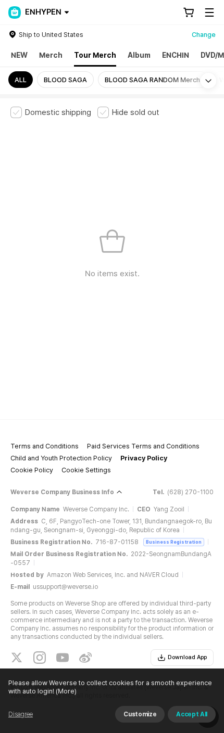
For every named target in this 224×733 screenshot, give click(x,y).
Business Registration (174, 542)
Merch (51, 55)
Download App (187, 657)
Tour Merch (95, 55)
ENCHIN (175, 55)
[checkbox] (50, 112)
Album (139, 55)
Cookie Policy (31, 470)
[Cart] (188, 12)
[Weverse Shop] (14, 12)
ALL (21, 80)
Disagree (20, 714)
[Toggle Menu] (209, 12)
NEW (19, 55)
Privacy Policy (143, 458)
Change (204, 34)
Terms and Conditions (44, 446)
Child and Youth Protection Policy (61, 458)
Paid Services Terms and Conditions (143, 446)
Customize (139, 714)
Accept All (191, 714)
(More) (66, 691)
